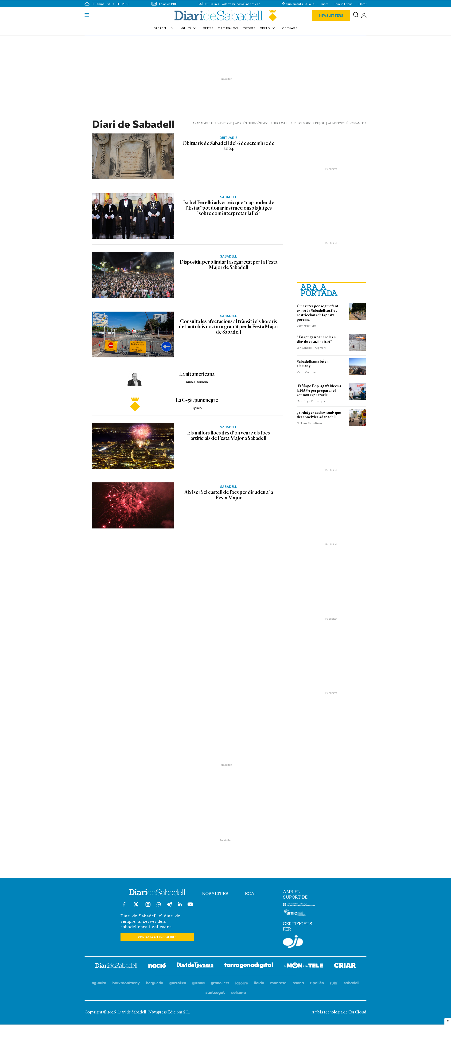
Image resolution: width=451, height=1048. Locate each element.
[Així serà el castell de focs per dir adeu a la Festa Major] (133, 505)
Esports (248, 28)
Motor (362, 4)
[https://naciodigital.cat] (157, 966)
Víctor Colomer (307, 372)
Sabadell (164, 28)
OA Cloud (357, 1012)
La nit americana (196, 374)
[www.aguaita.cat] (99, 983)
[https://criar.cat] (345, 966)
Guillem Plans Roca (309, 423)
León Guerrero (306, 325)
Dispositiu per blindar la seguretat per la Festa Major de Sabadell (228, 265)
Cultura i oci (228, 28)
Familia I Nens (343, 4)
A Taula (310, 4)
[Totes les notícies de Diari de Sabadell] (225, 15)
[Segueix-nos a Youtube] (190, 906)
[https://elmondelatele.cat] (303, 966)
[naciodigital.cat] (126, 983)
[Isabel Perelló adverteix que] (133, 216)
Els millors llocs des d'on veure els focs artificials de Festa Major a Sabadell (228, 435)
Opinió (268, 28)
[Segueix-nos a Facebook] (124, 906)
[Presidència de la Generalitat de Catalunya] (299, 905)
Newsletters (331, 15)
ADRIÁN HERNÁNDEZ (251, 123)
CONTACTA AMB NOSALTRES (157, 937)
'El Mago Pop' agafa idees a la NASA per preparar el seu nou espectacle (319, 390)
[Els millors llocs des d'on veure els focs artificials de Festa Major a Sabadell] (133, 446)
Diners (208, 28)
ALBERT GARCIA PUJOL (308, 123)
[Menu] (87, 15)
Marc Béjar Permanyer (311, 401)
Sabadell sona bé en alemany (313, 364)
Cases (324, 4)
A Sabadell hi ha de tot (212, 123)
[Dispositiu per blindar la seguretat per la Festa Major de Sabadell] (133, 275)
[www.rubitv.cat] (334, 983)
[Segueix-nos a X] (136, 906)
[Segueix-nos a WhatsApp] (158, 905)
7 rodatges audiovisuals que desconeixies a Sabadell (319, 415)
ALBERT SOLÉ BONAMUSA (347, 123)
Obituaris (289, 28)
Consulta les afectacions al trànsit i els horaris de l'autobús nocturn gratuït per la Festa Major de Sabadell (228, 327)
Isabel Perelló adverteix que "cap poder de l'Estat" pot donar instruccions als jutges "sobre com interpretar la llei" (228, 208)
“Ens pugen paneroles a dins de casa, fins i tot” (316, 339)
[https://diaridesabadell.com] (116, 966)
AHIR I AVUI (279, 123)
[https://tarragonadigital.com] (248, 966)
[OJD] (293, 942)
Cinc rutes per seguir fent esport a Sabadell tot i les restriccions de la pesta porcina (317, 312)
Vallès (189, 28)
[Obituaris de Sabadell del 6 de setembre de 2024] (133, 156)
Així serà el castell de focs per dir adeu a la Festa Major (228, 495)
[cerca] (355, 15)
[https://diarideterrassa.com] (195, 966)
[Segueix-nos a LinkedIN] (180, 905)
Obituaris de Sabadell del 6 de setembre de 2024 (228, 146)
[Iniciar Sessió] (363, 15)
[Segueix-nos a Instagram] (148, 906)
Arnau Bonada (197, 381)
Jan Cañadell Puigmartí (311, 347)
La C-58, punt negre (196, 400)
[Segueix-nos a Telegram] (169, 906)
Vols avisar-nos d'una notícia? (241, 4)
